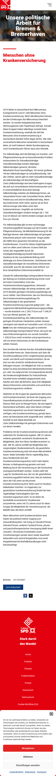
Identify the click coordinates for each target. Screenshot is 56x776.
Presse (28, 683)
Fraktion (28, 661)
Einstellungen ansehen (28, 765)
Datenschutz (30, 772)
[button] (51, 713)
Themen (28, 668)
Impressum (42, 772)
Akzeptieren (28, 748)
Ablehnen (28, 756)
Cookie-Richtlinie (16, 772)
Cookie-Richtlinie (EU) (28, 704)
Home (28, 654)
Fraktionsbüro (28, 676)
